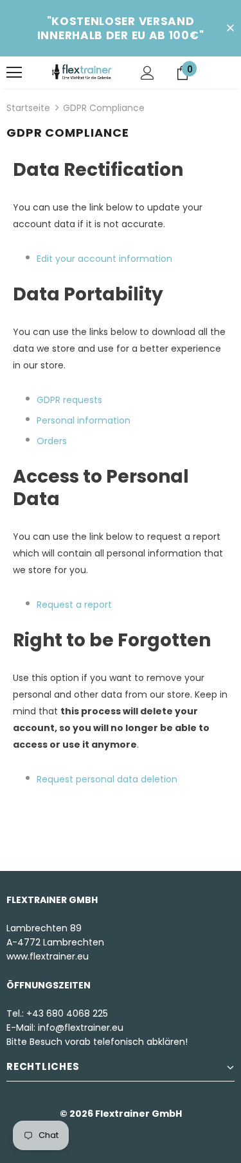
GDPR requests (69, 399)
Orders (52, 441)
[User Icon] (147, 73)
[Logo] (81, 72)
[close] (230, 28)
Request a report (74, 604)
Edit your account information (104, 258)
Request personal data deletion (107, 779)
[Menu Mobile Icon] (14, 72)
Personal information (83, 420)
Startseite (28, 107)
